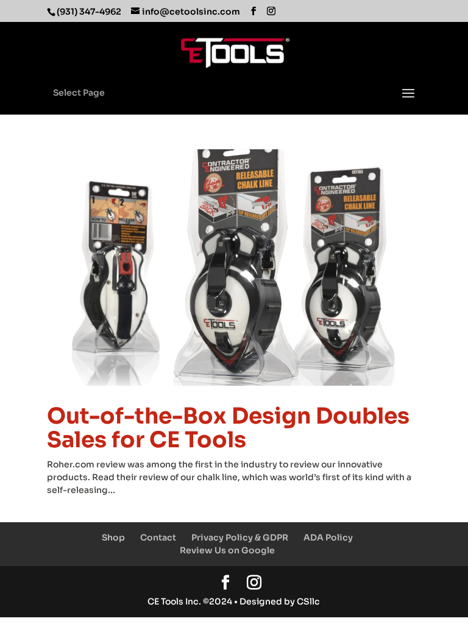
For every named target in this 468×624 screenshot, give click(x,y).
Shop (113, 537)
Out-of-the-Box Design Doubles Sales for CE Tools (228, 428)
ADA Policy (328, 537)
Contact (158, 537)
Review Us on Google (227, 550)
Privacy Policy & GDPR (239, 537)
